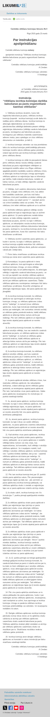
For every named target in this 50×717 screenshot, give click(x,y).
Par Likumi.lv (26, 703)
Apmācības (9, 699)
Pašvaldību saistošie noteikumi (17, 692)
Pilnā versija (9, 703)
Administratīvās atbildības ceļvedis (19, 696)
